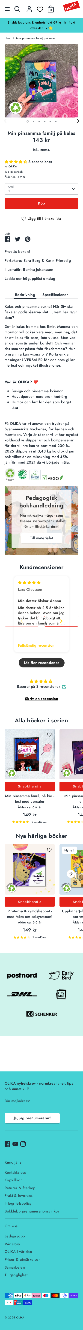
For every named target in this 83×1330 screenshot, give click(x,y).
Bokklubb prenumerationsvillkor (32, 1211)
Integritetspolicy (18, 1203)
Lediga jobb (15, 1236)
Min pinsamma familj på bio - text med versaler (29, 798)
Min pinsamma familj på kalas (35, 38)
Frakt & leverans (19, 1195)
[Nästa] (77, 121)
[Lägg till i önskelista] (49, 734)
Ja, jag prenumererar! (32, 1118)
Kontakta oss (15, 1172)
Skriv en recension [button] (41, 698)
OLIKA (13, 166)
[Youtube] (15, 1144)
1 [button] (28, 121)
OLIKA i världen (18, 1251)
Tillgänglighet (16, 1275)
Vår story (12, 1244)
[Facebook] (7, 1144)
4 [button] (44, 121)
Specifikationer (55, 294)
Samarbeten (15, 1267)
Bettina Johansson (38, 269)
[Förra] (5, 121)
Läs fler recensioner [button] (41, 662)
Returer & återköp (20, 1188)
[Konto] (29, 7)
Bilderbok (16, 172)
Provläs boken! (17, 251)
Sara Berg (32, 260)
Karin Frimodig (58, 260)
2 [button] (33, 121)
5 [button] (50, 121)
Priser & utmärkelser (22, 1259)
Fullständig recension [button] (36, 645)
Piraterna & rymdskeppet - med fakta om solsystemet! (30, 913)
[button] (16, 161)
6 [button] (55, 121)
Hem (8, 38)
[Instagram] (23, 1144)
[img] (29, 582)
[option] (41, 25)
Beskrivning (25, 294)
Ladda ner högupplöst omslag (30, 278)
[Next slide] (61, 621)
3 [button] (39, 121)
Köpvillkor (13, 1180)
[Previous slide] (22, 621)
